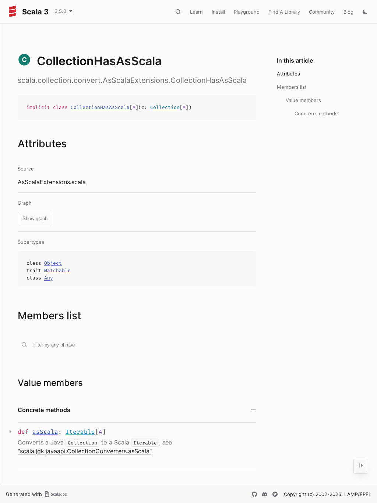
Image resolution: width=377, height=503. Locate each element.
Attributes (288, 74)
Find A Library (284, 12)
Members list (292, 87)
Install (218, 12)
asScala (45, 432)
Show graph (34, 218)
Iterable (80, 432)
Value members (303, 100)
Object (53, 263)
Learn (196, 12)
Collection (165, 107)
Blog (348, 12)
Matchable (57, 270)
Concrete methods (316, 113)
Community (322, 12)
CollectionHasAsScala (100, 107)
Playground (247, 12)
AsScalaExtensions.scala (52, 182)
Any (48, 278)
